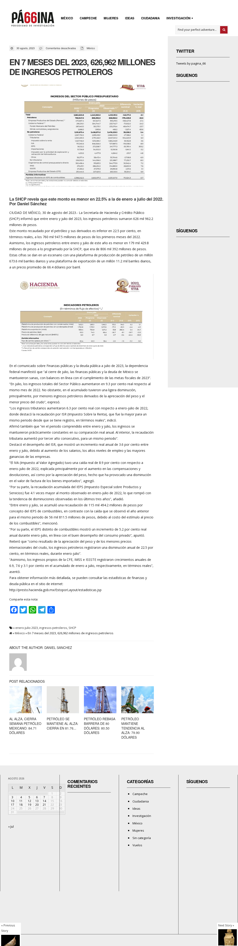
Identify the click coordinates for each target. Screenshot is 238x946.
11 (21, 801)
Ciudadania (150, 18)
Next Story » (226, 925)
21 (44, 805)
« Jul (11, 826)
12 (29, 801)
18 (21, 805)
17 (12, 805)
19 (29, 805)
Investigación (177, 19)
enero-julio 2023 (26, 628)
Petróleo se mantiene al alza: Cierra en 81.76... (62, 723)
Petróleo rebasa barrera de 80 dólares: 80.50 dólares (99, 725)
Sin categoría (141, 838)
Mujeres (111, 18)
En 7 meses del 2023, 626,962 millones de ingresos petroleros (82, 67)
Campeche (88, 18)
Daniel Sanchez (58, 647)
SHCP (72, 628)
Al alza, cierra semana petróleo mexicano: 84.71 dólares (25, 725)
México (67, 18)
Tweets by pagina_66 (191, 63)
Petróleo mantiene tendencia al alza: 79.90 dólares (133, 727)
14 (44, 801)
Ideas (129, 18)
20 (37, 805)
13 (37, 801)
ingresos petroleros (53, 628)
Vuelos (137, 845)
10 (12, 801)
